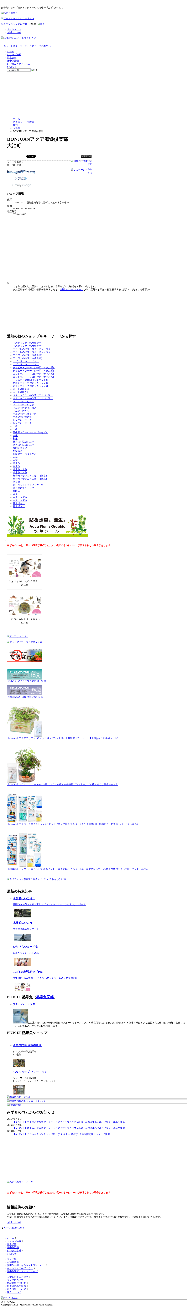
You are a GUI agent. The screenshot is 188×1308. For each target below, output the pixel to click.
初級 (15, 438)
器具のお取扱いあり (23, 441)
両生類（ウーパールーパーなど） (30, 432)
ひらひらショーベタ (25, 946)
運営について (14, 1292)
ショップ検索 (14, 54)
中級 (15, 435)
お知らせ (11, 67)
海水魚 (16, 463)
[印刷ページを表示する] (81, 164)
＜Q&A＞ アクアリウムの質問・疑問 (26, 681)
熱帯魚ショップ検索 (23, 122)
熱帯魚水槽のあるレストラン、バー (26, 1265)
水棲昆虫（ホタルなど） (26, 454)
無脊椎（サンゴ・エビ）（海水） (30, 475)
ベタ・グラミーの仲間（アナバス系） (33, 395)
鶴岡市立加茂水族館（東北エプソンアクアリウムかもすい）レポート (49, 904)
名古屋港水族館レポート (26, 929)
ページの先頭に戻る (14, 1228)
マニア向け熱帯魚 (22, 417)
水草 (15, 457)
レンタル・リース (22, 420)
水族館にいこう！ (24, 898)
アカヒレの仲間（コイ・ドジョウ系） (33, 349)
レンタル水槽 (14, 1250)
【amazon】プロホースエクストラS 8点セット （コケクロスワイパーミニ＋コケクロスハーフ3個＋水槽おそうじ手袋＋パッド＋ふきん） (79, 869)
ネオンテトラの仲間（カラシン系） (32, 383)
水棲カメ (17, 451)
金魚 (15, 494)
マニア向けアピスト (23, 401)
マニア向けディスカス (24, 407)
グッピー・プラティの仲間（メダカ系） (34, 367)
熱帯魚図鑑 (13, 60)
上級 (15, 426)
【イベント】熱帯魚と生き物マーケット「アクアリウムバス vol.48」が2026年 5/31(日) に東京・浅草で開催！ (70, 1128)
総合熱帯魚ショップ (23, 488)
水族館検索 (13, 1262)
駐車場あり (19, 503)
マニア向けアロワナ (23, 404)
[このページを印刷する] (81, 172)
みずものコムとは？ (17, 1277)
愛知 (15, 125)
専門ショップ (20, 448)
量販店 (16, 491)
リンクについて (15, 1280)
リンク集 (11, 1259)
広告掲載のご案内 (16, 1286)
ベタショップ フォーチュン (30, 1071)
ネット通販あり (21, 389)
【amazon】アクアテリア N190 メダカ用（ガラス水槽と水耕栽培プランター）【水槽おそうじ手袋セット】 (63, 738)
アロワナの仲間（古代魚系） (28, 355)
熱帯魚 (16, 482)
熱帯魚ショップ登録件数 (14, 24)
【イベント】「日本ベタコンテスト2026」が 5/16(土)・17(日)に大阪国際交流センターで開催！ (62, 1134)
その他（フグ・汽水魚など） (28, 343)
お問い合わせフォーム (71, 289)
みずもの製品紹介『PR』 (29, 971)
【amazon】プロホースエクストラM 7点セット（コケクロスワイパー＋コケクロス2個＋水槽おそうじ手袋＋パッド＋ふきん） (73, 824)
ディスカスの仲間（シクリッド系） (32, 380)
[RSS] (41, 24)
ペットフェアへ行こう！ (20, 1268)
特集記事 (11, 57)
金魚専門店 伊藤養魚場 (27, 1045)
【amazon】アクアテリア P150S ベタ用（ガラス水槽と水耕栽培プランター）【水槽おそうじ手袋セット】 (62, 784)
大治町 (16, 128)
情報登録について (16, 1283)
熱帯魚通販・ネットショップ (22, 1271)
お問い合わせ (14, 32)
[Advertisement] (94, 94)
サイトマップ (14, 29)
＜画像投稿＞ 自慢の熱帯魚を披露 (25, 697)
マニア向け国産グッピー (26, 414)
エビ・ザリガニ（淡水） (26, 361)
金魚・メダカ (20, 497)
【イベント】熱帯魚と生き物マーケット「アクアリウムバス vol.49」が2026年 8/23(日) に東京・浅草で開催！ (70, 1122)
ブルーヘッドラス (24, 1004)
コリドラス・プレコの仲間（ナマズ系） (34, 373)
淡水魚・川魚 (20, 469)
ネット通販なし (21, 392)
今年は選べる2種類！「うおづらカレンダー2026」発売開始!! (45, 978)
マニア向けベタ (21, 411)
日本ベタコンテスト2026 (26, 953)
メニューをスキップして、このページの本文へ (26, 46)
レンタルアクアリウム (19, 63)
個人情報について (16, 1289)
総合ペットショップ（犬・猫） (29, 485)
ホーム (10, 51)
